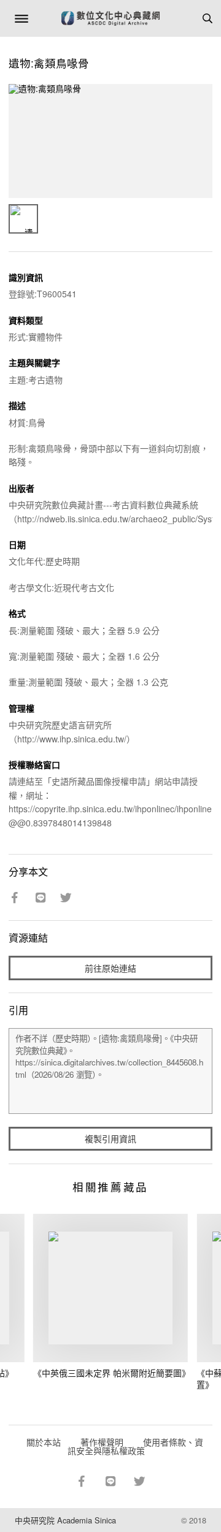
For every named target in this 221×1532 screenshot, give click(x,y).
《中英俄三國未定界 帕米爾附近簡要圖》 (111, 1372)
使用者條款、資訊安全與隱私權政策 (135, 1446)
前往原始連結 (110, 968)
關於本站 (43, 1442)
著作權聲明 (101, 1442)
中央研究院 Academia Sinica (65, 1520)
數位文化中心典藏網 (110, 18)
